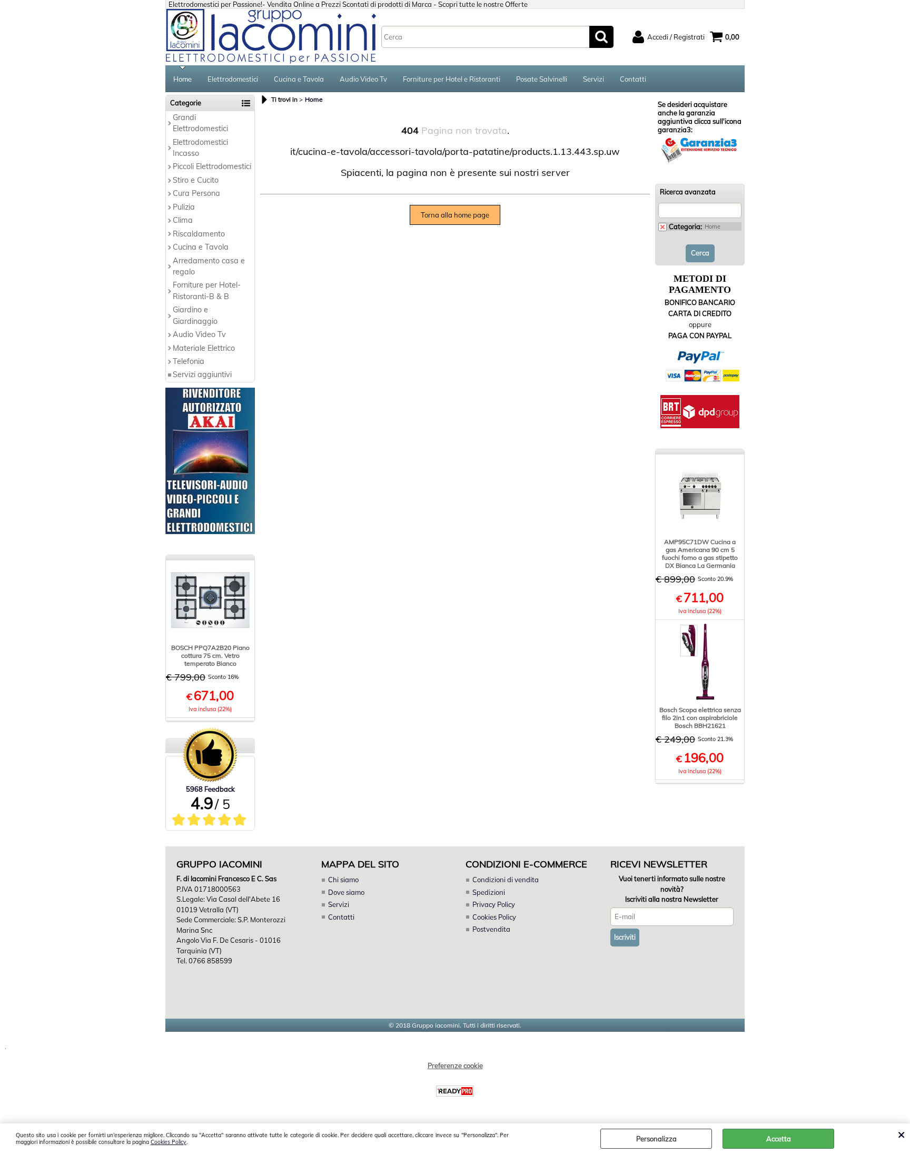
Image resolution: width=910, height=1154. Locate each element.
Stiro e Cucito (196, 180)
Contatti (633, 79)
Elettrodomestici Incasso (200, 147)
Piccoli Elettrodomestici (212, 166)
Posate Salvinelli (541, 79)
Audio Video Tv (363, 79)
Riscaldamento (199, 234)
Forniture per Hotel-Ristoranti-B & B (207, 290)
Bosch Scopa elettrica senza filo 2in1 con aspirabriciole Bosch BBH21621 (700, 717)
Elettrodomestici (232, 79)
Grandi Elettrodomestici (200, 123)
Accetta (778, 1139)
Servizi (593, 79)
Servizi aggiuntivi (202, 374)
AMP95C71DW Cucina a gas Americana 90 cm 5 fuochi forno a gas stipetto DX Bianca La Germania (700, 553)
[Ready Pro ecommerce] (455, 1091)
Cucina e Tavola (299, 79)
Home (182, 79)
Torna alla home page (455, 215)
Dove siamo (346, 892)
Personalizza (656, 1139)
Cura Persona (196, 193)
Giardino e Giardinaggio (195, 315)
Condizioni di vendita (505, 879)
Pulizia (184, 207)
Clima (183, 220)
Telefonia (188, 361)
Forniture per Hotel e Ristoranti (451, 79)
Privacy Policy (493, 904)
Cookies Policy (168, 1142)
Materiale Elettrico (204, 348)
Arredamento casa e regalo (209, 266)
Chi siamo (343, 879)
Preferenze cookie (455, 1065)
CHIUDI (901, 1134)
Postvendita (491, 929)
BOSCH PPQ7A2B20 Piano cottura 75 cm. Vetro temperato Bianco (210, 655)
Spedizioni (488, 892)
